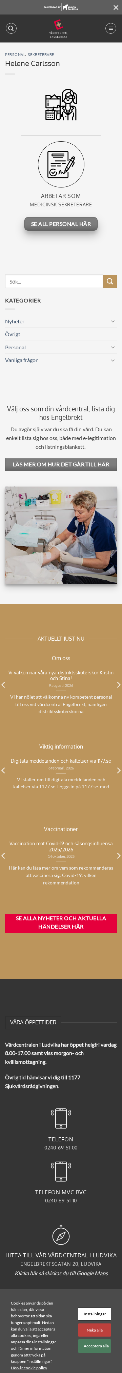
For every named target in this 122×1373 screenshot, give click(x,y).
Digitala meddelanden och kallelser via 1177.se (61, 761)
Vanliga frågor (21, 360)
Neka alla (95, 1330)
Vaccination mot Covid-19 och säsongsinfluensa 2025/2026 (61, 846)
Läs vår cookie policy (29, 1367)
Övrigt (12, 334)
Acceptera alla (96, 1345)
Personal (15, 54)
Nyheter (14, 321)
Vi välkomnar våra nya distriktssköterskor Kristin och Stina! (61, 675)
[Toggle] (113, 321)
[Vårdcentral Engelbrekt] (58, 28)
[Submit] (110, 281)
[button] (11, 28)
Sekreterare (41, 54)
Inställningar (95, 1313)
